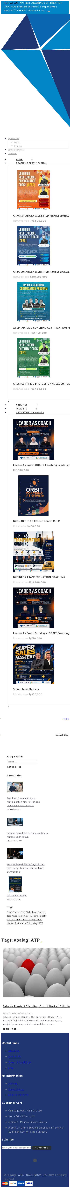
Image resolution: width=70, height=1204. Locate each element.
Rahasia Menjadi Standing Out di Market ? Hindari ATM (24, 921)
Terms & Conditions (19, 1062)
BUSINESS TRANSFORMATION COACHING (39, 577)
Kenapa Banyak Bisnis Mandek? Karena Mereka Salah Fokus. (28, 835)
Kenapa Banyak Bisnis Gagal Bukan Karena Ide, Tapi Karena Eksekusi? (25, 866)
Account (13, 1084)
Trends (17, 912)
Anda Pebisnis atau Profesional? (29, 916)
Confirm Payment (18, 1095)
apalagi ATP (36, 923)
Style (28, 912)
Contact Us (14, 1057)
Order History (16, 1089)
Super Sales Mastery (26, 689)
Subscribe (41, 1148)
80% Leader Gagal (17, 896)
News (10, 912)
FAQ (10, 1068)
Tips (23, 912)
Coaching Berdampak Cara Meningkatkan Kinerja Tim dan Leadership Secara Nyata (23, 802)
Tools (34, 912)
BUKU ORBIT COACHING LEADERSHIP (36, 521)
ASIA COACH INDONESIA (32, 1175)
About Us (13, 1051)
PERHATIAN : (12, 3)
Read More (10, 1029)
